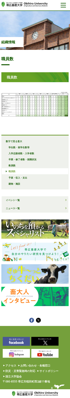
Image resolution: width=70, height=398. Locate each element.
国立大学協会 (13, 376)
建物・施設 (14, 183)
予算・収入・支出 (18, 177)
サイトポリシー (49, 371)
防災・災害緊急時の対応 (20, 371)
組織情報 (8, 42)
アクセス (10, 365)
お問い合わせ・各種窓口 (35, 365)
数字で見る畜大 (14, 141)
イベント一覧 (13, 200)
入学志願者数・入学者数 (21, 153)
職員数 (12, 171)
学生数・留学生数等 (19, 147)
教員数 (12, 165)
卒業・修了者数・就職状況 (23, 159)
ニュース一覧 (13, 208)
